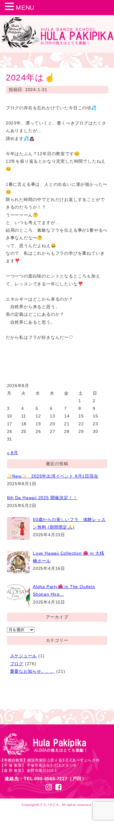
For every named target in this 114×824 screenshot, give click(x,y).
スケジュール (23, 655)
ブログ (16, 663)
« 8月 (12, 452)
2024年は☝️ (30, 77)
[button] (10, 7)
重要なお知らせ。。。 (32, 671)
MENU (25, 7)
